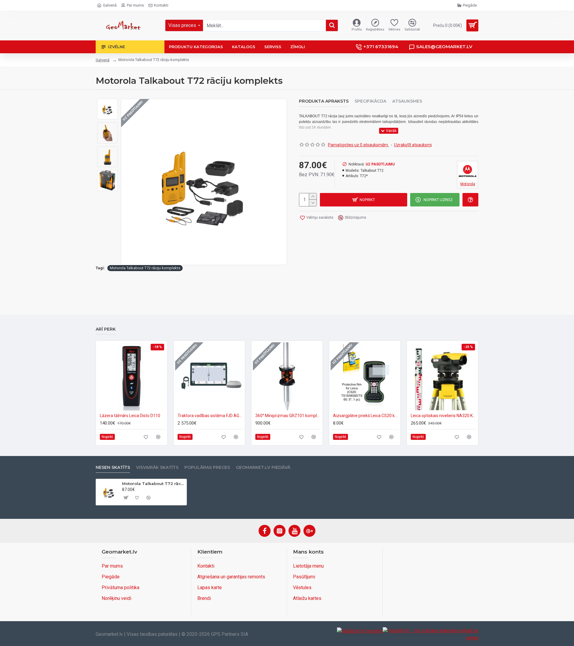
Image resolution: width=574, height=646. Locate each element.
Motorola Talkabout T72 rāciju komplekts (145, 268)
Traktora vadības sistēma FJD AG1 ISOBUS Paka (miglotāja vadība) (210, 415)
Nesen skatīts (113, 467)
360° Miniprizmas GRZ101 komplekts (288, 415)
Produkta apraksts (324, 101)
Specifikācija (370, 101)
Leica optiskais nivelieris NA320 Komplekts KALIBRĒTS (444, 415)
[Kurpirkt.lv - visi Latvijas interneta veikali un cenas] (430, 634)
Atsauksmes (407, 101)
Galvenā (102, 60)
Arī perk (106, 329)
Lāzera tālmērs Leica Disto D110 (130, 415)
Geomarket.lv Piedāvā (263, 467)
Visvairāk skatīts (157, 467)
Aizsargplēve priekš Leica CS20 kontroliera (366, 415)
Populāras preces (207, 467)
